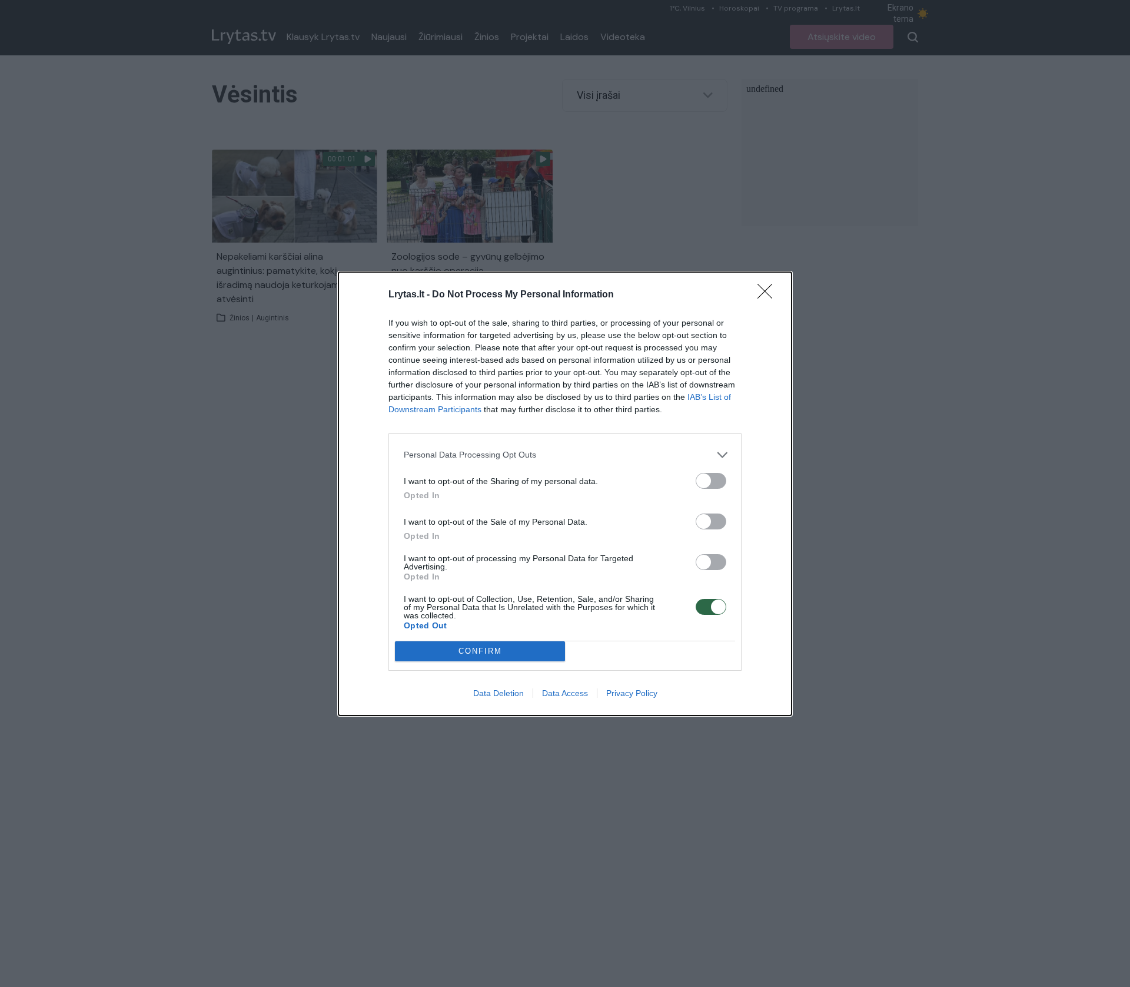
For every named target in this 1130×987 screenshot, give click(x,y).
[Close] (768, 295)
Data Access (565, 693)
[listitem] (565, 455)
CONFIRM (480, 651)
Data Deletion (498, 693)
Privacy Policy (631, 693)
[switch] (711, 481)
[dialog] (565, 494)
